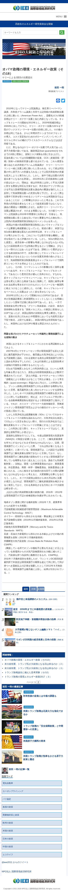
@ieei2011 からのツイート (15, 862)
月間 (33, 589)
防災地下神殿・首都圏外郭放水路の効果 (36, 619)
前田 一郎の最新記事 (13, 686)
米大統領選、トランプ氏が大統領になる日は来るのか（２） (34, 664)
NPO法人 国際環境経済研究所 (16, 871)
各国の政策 (8, 807)
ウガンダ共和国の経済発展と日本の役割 (36, 639)
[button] (59, 16)
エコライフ (8, 855)
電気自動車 (8, 783)
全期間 (41, 589)
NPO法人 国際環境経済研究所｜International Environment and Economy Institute (33, 8)
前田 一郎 (59, 87)
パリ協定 (7, 799)
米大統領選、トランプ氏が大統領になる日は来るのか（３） (34, 668)
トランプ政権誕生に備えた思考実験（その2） (27, 672)
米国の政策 (8, 831)
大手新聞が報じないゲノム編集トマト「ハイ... (38, 629)
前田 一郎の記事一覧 (19, 769)
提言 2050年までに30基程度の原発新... (33, 609)
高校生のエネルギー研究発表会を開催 (34, 24)
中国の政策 (8, 847)
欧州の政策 (8, 823)
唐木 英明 (53, 599)
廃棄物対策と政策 (11, 815)
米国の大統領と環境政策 (20, 81)
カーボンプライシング (13, 791)
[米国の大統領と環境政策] (34, 49)
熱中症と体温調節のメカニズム (31, 599)
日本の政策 (8, 839)
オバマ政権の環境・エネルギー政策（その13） (28, 660)
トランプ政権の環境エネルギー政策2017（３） (28, 676)
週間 (26, 589)
